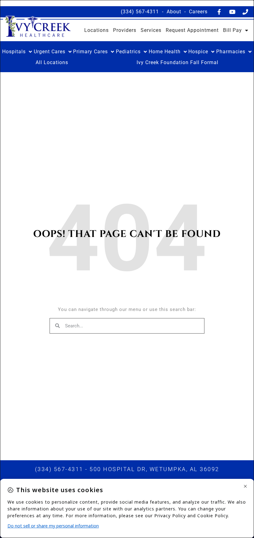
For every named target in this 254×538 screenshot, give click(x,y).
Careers (198, 12)
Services (151, 30)
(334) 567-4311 (140, 12)
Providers (124, 30)
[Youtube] (232, 11)
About (174, 12)
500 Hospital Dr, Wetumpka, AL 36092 (154, 469)
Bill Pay (232, 30)
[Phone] (245, 11)
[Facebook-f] (219, 11)
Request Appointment (192, 30)
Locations (96, 30)
